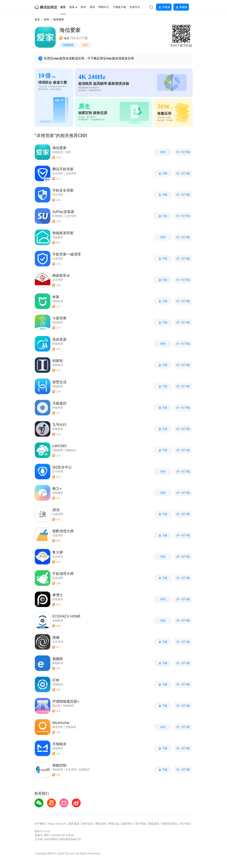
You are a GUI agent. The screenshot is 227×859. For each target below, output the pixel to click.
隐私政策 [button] (154, 823)
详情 (162, 152)
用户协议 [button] (185, 823)
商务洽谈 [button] (87, 823)
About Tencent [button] (57, 823)
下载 (164, 173)
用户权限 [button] (140, 823)
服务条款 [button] (74, 823)
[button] (46, 7)
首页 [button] (37, 19)
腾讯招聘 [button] (100, 823)
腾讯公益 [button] (114, 823)
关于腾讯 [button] (40, 823)
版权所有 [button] (127, 823)
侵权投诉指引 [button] (170, 823)
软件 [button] (46, 19)
